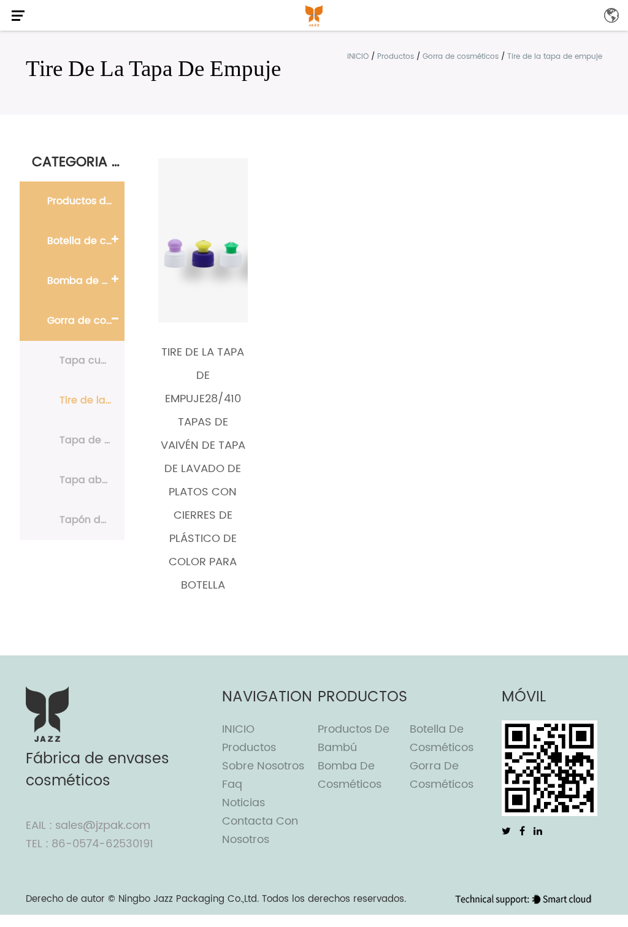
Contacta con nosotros (260, 830)
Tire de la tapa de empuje (91, 400)
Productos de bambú (85, 201)
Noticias (243, 803)
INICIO (358, 57)
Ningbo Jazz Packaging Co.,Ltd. (188, 899)
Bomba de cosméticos (85, 281)
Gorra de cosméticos (461, 57)
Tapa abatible (91, 480)
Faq (232, 784)
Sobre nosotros (263, 766)
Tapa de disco (91, 440)
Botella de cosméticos (85, 241)
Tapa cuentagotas (91, 360)
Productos (395, 57)
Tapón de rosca (91, 520)
